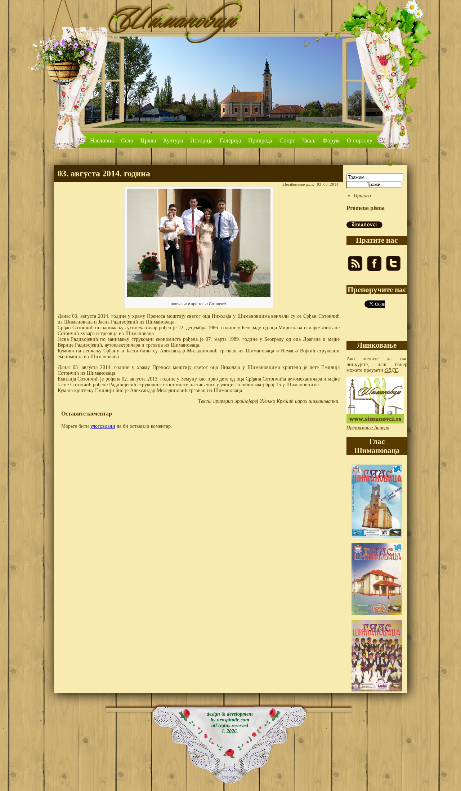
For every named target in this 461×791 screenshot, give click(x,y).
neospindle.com (233, 719)
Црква (148, 140)
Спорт (287, 140)
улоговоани (102, 426)
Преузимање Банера (367, 427)
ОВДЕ (391, 370)
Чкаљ (308, 140)
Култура (173, 140)
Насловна (102, 140)
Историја (201, 140)
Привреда (260, 140)
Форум (331, 140)
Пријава (362, 195)
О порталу (359, 140)
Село (127, 140)
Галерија (230, 140)
